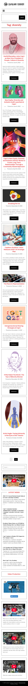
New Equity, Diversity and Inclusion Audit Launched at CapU (14, 102)
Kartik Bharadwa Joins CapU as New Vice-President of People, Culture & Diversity (14, 58)
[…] (4, 504)
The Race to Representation (14, 284)
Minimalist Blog (22, 682)
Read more (14, 78)
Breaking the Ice (14, 203)
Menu (14, 10)
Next (16, 459)
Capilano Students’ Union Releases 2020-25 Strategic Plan (14, 249)
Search (22, 17)
